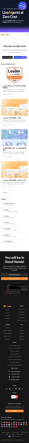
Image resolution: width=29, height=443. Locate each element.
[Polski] (21, 424)
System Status (21, 314)
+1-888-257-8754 (15, 374)
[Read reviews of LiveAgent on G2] (14, 396)
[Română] (26, 424)
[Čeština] (7, 422)
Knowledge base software (14, 345)
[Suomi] (24, 422)
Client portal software (14, 362)
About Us (7, 327)
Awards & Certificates (7, 330)
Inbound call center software (14, 356)
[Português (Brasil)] (24, 424)
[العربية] (2, 422)
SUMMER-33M (11, 20)
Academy (21, 333)
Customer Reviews (7, 333)
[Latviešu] (14, 424)
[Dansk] (9, 422)
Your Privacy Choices (16, 436)
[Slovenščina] (7, 426)
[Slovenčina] (4, 426)
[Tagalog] (11, 426)
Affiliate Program (7, 336)
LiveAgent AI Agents (19, 57)
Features (7, 315)
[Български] (4, 422)
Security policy (15, 432)
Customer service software (14, 348)
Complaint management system (15, 359)
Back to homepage (7, 57)
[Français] (26, 422)
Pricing (7, 312)
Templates (21, 336)
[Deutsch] (11, 422)
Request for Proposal (21, 320)
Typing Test (21, 339)
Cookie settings (19, 434)
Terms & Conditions (6, 432)
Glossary (22, 330)
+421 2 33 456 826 (15, 371)
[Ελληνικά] (14, 422)
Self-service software (14, 354)
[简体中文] (16, 426)
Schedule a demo (15, 278)
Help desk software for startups (15, 365)
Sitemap (12, 434)
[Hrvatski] (2, 424)
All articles (5, 192)
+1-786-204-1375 (15, 377)
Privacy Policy (24, 432)
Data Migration (21, 312)
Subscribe (14, 411)
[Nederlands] (16, 424)
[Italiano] (7, 424)
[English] (16, 422)
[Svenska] (9, 426)
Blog (22, 327)
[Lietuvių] (11, 424)
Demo (7, 310)
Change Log (21, 317)
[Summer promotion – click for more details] (14, 16)
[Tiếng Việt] (14, 426)
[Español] (19, 422)
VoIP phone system (14, 351)
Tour (7, 321)
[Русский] (2, 426)
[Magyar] (4, 424)
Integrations (7, 318)
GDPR (7, 434)
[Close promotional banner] (27, 1)
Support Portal (21, 309)
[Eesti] (21, 422)
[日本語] (9, 424)
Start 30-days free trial (14, 274)
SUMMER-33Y (6, 22)
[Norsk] (19, 424)
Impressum (7, 339)
